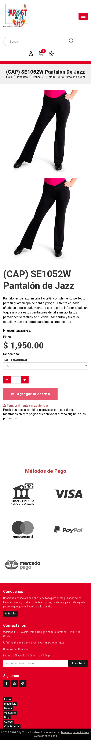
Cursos (8, 721)
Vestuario (10, 712)
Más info (10, 613)
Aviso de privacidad (45, 735)
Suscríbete (78, 663)
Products (22, 77)
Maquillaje (10, 703)
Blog (7, 717)
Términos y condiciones (75, 732)
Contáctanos (11, 726)
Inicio (9, 77)
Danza (37, 77)
